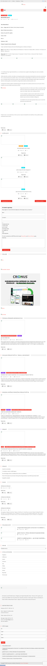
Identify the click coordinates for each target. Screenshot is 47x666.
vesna (28, 539)
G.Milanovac (4, 557)
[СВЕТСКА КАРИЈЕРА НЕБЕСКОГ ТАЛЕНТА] (23, 401)
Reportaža (4, 572)
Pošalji (3, 642)
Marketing (18, 1)
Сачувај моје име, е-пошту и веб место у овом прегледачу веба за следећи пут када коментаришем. (5, 228)
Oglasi (4, 482)
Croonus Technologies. (24, 663)
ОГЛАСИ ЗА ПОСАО (5, 486)
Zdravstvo (4, 561)
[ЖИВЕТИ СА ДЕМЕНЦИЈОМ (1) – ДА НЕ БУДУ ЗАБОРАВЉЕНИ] (8, 539)
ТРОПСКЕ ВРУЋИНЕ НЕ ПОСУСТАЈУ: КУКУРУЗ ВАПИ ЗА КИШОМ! (16, 449)
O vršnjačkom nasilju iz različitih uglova (9, 471)
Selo (2, 446)
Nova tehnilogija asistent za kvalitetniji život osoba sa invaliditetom (14, 473)
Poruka (2, 637)
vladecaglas (13, 339)
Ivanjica (3, 559)
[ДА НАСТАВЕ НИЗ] (23, 327)
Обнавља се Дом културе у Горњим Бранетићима (12, 658)
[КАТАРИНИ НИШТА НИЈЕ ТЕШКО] (23, 139)
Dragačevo (4, 554)
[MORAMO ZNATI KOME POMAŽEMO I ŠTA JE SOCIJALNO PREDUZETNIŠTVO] (23, 364)
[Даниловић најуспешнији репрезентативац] (23, 183)
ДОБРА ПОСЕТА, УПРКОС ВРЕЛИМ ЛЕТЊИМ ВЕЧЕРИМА (30, 533)
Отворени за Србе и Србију (41, 201)
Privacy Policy (23, 236)
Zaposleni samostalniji (6, 469)
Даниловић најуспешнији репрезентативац (23, 191)
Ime (1, 628)
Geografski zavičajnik (6, 478)
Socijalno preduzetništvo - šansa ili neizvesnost (16, 355)
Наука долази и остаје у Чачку (7, 201)
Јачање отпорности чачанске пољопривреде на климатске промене (20, 446)
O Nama (13, 1)
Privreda (3, 568)
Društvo (21, 146)
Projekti (19, 335)
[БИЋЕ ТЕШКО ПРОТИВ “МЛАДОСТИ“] (23, 161)
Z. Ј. (10, 19)
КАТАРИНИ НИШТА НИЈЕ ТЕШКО (23, 148)
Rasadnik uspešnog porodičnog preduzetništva (15, 392)
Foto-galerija (4, 15)
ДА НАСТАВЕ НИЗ (5, 338)
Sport (10, 15)
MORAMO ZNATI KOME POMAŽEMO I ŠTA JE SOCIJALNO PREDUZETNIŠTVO (17, 375)
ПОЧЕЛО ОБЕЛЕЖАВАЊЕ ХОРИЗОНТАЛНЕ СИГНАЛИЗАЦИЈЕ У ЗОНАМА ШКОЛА (18, 656)
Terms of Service (31, 236)
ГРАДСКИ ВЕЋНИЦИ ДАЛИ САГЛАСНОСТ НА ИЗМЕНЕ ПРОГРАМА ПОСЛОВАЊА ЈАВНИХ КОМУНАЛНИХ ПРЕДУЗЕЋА (23, 649)
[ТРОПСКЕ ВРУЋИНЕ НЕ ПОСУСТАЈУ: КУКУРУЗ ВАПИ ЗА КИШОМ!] (23, 438)
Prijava (22, 1)
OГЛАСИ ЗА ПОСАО (5, 497)
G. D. (11, 450)
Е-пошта (4, 217)
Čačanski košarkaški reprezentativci (12, 318)
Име (3, 212)
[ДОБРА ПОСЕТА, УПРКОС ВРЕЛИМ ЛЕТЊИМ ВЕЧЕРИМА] (8, 534)
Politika (3, 566)
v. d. (27, 150)
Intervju (3, 409)
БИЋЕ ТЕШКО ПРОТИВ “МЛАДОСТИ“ (23, 170)
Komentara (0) (15, 19)
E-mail (2, 631)
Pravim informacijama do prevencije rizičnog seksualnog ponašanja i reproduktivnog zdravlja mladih (20, 475)
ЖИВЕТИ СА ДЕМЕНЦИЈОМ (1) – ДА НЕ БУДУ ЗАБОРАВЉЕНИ (32, 538)
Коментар (4, 237)
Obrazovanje (4, 574)
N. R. (27, 534)
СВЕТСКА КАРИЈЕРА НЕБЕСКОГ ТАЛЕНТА (11, 412)
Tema (2, 634)
